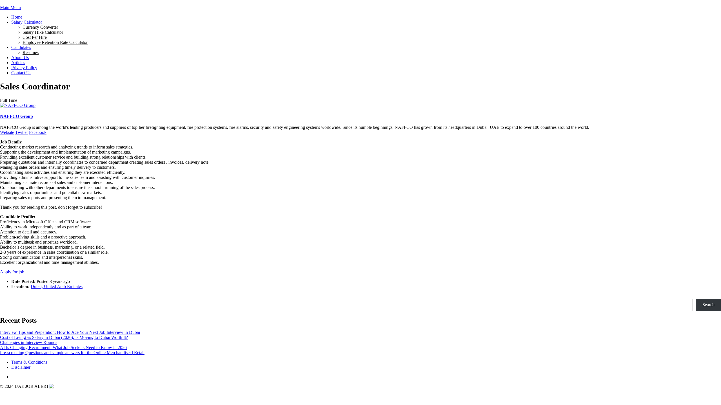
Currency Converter (40, 27)
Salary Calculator (26, 22)
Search (6, 296)
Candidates (21, 47)
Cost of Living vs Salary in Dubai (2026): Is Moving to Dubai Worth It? (64, 337)
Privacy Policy (24, 67)
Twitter (21, 132)
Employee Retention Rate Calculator (55, 42)
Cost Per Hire (35, 37)
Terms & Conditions (29, 362)
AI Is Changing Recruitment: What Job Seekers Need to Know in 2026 (63, 347)
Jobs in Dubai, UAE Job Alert (27, 2)
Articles (18, 62)
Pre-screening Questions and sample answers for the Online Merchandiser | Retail (72, 352)
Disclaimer (20, 367)
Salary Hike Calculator (43, 32)
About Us (20, 57)
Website (7, 132)
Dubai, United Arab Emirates (57, 286)
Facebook (37, 132)
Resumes (31, 52)
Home (16, 17)
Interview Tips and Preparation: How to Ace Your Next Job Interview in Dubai (70, 332)
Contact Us (21, 72)
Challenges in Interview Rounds (28, 342)
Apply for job (12, 271)
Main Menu (10, 7)
